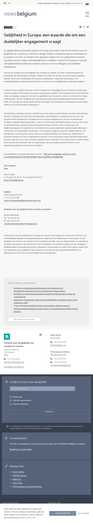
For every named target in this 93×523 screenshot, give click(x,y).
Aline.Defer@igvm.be (58, 345)
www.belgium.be (77, 3)
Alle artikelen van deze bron (24, 319)
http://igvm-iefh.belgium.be (14, 362)
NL (5, 3)
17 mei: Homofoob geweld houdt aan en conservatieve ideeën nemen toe (42, 306)
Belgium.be (17, 479)
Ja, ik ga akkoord (62, 513)
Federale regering (19, 475)
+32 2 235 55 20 (60, 342)
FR (9, 3)
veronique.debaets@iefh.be (60, 365)
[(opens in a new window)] (83, 26)
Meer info (31, 517)
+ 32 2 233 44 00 (13, 359)
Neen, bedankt (83, 513)
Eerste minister (19, 472)
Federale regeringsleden (22, 400)
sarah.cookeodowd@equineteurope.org (22, 200)
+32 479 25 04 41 (60, 362)
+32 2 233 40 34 (60, 359)
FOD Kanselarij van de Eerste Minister (27, 487)
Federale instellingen (20, 404)
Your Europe (17, 483)
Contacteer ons (53, 503)
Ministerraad (17, 397)
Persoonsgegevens (10, 503)
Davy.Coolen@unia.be (14, 180)
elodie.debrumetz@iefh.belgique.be (20, 224)
